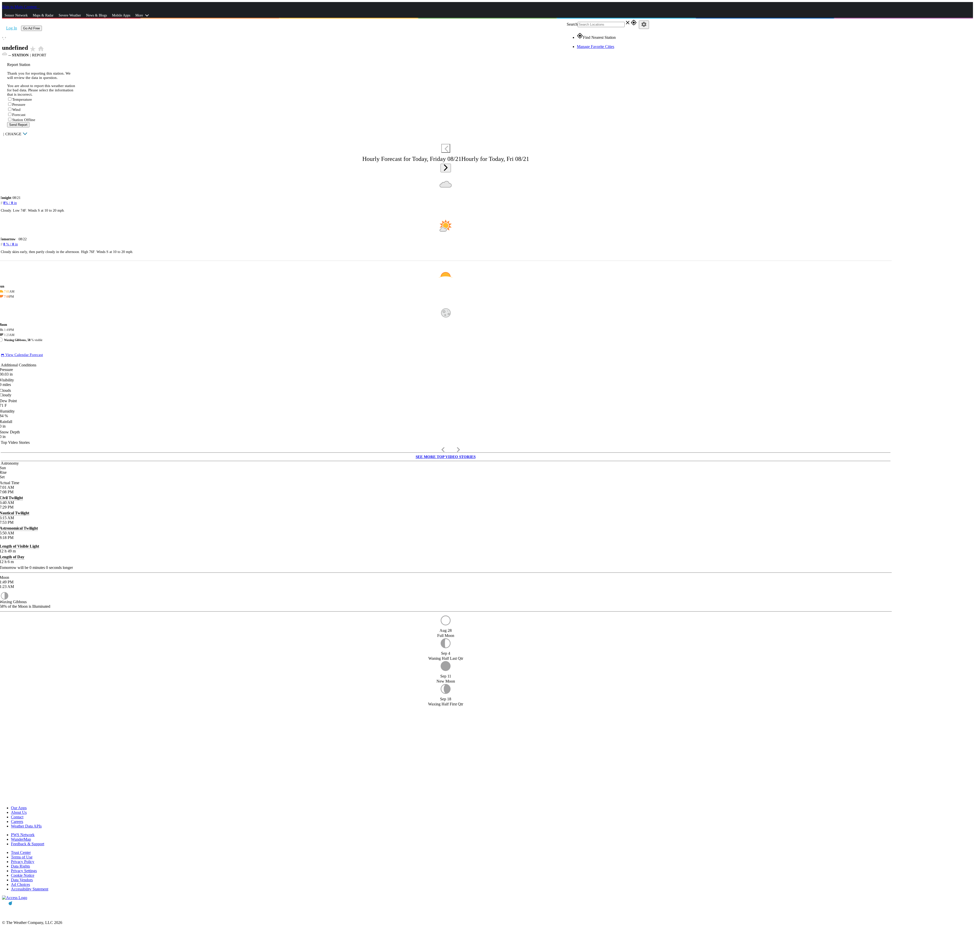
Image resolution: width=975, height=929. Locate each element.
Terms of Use (21, 857)
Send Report (18, 125)
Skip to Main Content (20, 7)
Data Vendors (22, 880)
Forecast (18, 115)
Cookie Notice (22, 875)
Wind (16, 110)
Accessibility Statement (29, 889)
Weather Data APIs (26, 826)
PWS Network (23, 835)
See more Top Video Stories (446, 457)
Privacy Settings (24, 871)
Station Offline (23, 120)
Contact (17, 817)
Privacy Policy (22, 861)
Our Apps (19, 808)
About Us (19, 812)
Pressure (18, 105)
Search (572, 24)
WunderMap (21, 839)
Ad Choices (20, 884)
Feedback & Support (27, 844)
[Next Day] (446, 168)
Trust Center (21, 852)
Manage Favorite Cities (595, 46)
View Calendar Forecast (22, 355)
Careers (17, 821)
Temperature (22, 99)
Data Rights (20, 866)
